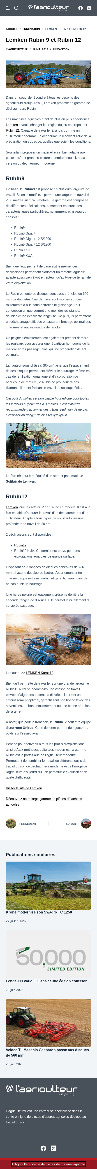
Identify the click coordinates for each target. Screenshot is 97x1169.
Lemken (12, 125)
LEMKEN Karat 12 (39, 673)
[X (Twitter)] (89, 8)
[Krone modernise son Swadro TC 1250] (48, 886)
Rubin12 (20, 545)
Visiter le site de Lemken (24, 788)
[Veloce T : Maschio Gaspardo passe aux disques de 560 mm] (48, 1023)
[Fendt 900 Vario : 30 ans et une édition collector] (48, 954)
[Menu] (9, 8)
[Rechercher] (16, 8)
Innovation (61, 49)
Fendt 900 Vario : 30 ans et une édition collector (46, 981)
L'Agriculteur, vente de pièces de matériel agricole (48, 1164)
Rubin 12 (12, 130)
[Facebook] (80, 8)
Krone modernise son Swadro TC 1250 (39, 912)
